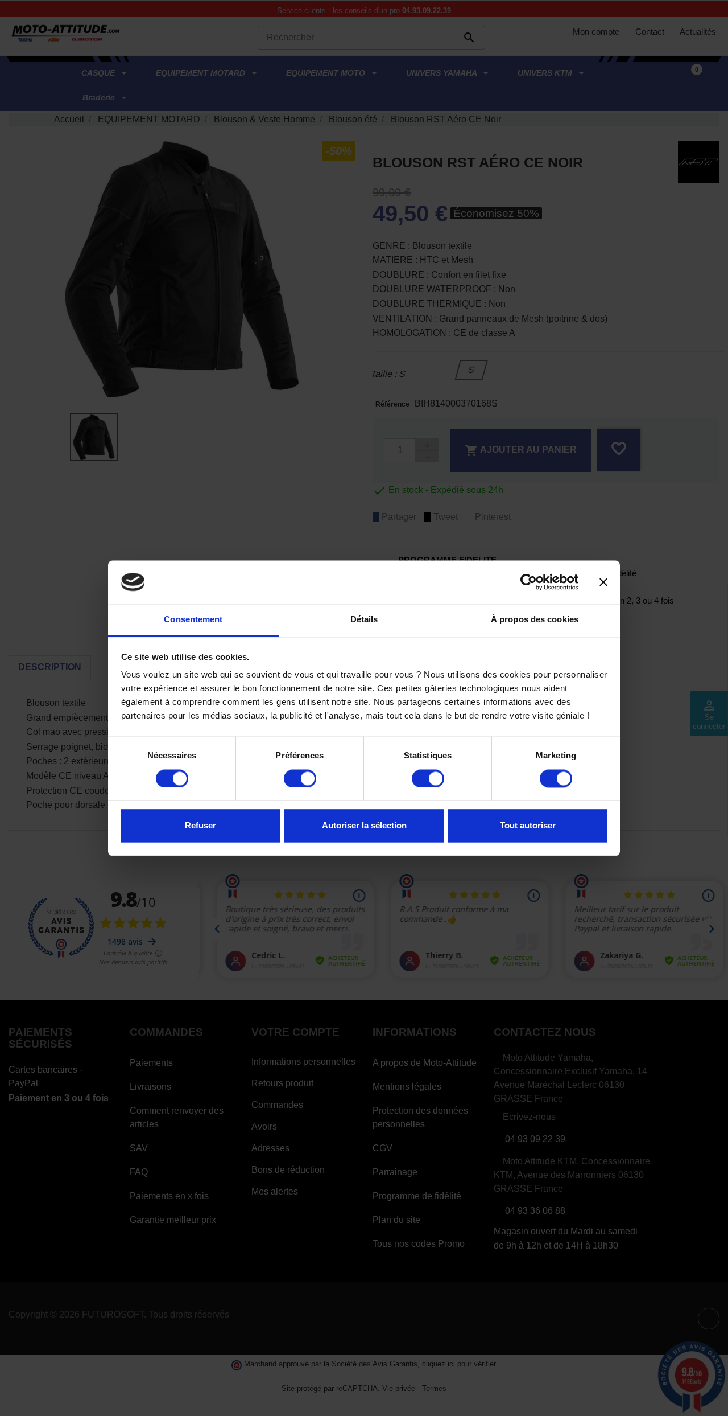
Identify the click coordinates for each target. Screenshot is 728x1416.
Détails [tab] (364, 620)
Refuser (200, 826)
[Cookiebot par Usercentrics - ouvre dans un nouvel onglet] (528, 581)
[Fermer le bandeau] (603, 582)
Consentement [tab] (193, 620)
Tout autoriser (528, 826)
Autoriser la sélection (364, 826)
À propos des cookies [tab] (534, 620)
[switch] (300, 778)
